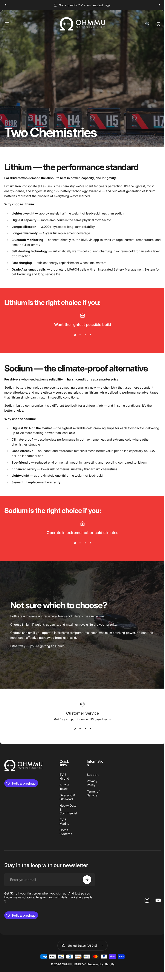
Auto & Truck (64, 787)
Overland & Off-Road (67, 797)
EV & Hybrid (64, 776)
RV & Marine (64, 821)
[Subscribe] (87, 879)
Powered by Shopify (101, 964)
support (98, 5)
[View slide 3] (85, 335)
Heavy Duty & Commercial (68, 809)
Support (93, 774)
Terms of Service (93, 793)
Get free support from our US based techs (82, 719)
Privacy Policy (92, 783)
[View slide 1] (74, 335)
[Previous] (6, 5)
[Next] (159, 5)
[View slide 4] (90, 335)
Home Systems (66, 832)
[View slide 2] (79, 335)
